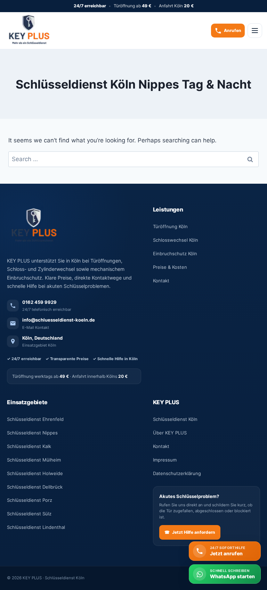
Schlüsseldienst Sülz (29, 513)
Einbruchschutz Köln (175, 253)
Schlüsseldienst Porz (29, 500)
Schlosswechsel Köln (175, 240)
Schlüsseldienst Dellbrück (35, 487)
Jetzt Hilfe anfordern (189, 532)
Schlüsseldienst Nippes (32, 432)
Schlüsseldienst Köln (175, 419)
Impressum (165, 460)
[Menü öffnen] (255, 30)
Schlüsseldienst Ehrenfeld (35, 419)
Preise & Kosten (170, 267)
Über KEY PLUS (170, 432)
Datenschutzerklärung (177, 473)
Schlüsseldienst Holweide (35, 473)
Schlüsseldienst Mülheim (34, 460)
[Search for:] (133, 159)
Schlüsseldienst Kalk (29, 446)
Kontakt (161, 280)
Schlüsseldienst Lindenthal (36, 527)
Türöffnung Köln (170, 226)
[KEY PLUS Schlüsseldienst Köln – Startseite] (27, 30)
